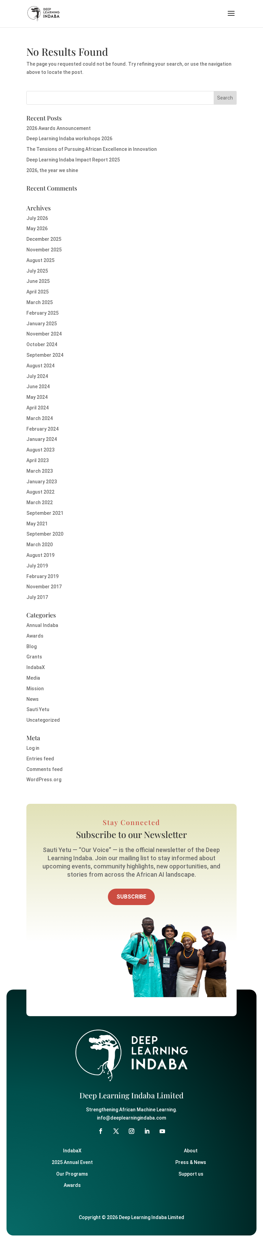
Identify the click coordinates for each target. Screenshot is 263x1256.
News (32, 699)
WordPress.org (43, 779)
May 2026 (37, 228)
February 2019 (42, 576)
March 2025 (39, 302)
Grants (34, 656)
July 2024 (37, 376)
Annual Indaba (42, 625)
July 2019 (37, 565)
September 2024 (44, 355)
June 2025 (38, 281)
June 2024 (38, 386)
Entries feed (40, 758)
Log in (32, 748)
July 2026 (37, 218)
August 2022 (40, 492)
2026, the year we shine (52, 170)
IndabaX (35, 667)
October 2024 (41, 344)
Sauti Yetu (37, 709)
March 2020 (39, 544)
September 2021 (44, 513)
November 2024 (44, 334)
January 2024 (41, 439)
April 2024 (37, 407)
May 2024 (37, 397)
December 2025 (43, 239)
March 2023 (39, 471)
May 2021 (37, 523)
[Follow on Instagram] (131, 1131)
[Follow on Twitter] (116, 1131)
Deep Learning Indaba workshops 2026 (69, 138)
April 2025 (37, 292)
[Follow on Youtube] (162, 1131)
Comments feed (44, 769)
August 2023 (40, 450)
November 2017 (44, 586)
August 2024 (40, 365)
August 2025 (40, 260)
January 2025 (41, 323)
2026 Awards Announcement (58, 128)
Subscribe (131, 896)
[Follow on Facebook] (100, 1131)
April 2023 (37, 460)
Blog (31, 646)
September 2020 (44, 534)
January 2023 (41, 481)
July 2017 (37, 597)
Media (33, 678)
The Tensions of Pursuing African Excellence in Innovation (91, 149)
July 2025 (37, 271)
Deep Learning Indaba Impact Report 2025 (73, 159)
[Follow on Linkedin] (146, 1131)
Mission (35, 688)
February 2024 (42, 429)
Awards (34, 636)
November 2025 (44, 249)
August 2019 (40, 555)
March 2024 (39, 418)
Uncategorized (43, 720)
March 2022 (39, 502)
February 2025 (42, 313)
